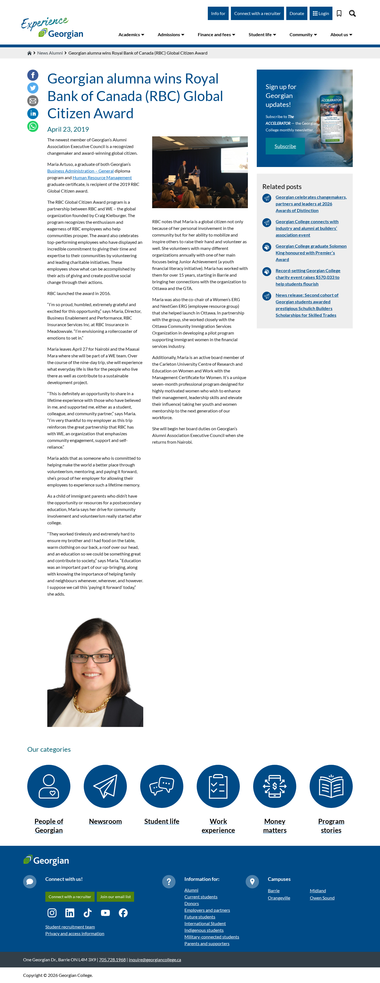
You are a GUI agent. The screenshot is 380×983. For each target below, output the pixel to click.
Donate (297, 13)
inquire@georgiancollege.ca (155, 959)
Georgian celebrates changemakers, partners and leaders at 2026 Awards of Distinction (311, 203)
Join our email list (115, 896)
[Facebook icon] (123, 912)
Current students (201, 896)
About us (339, 34)
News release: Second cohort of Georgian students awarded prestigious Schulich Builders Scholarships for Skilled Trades (307, 305)
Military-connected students (211, 936)
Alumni (191, 890)
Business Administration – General (80, 170)
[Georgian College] (52, 28)
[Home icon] (29, 53)
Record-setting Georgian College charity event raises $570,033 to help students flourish (308, 277)
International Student (205, 923)
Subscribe (285, 146)
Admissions (169, 34)
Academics (129, 34)
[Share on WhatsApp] (32, 127)
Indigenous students (204, 930)
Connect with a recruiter (257, 13)
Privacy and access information (74, 933)
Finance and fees (214, 34)
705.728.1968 (112, 959)
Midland (318, 890)
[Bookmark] (339, 13)
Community (301, 34)
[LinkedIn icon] (69, 912)
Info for (218, 13)
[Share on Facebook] (32, 76)
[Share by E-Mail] (32, 101)
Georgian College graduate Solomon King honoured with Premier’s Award (311, 252)
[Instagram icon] (52, 912)
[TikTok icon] (87, 912)
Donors (191, 903)
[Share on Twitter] (32, 88)
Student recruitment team (70, 926)
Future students (199, 916)
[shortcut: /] (352, 13)
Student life (260, 34)
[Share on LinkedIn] (32, 114)
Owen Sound (322, 897)
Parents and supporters (207, 943)
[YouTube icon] (105, 912)
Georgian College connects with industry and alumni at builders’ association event (307, 228)
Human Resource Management (102, 177)
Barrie (274, 890)
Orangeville (279, 897)
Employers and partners (207, 910)
